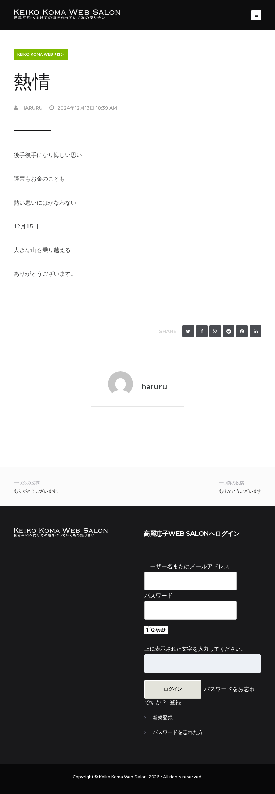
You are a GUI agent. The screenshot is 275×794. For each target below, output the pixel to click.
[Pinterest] (242, 331)
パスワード (158, 595)
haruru (32, 108)
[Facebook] (202, 331)
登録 (175, 702)
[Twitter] (188, 331)
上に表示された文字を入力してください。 (195, 648)
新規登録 (163, 718)
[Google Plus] (215, 331)
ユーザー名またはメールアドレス (187, 566)
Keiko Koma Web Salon (123, 777)
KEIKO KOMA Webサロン (40, 54)
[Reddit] (228, 331)
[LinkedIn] (255, 331)
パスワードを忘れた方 (178, 732)
